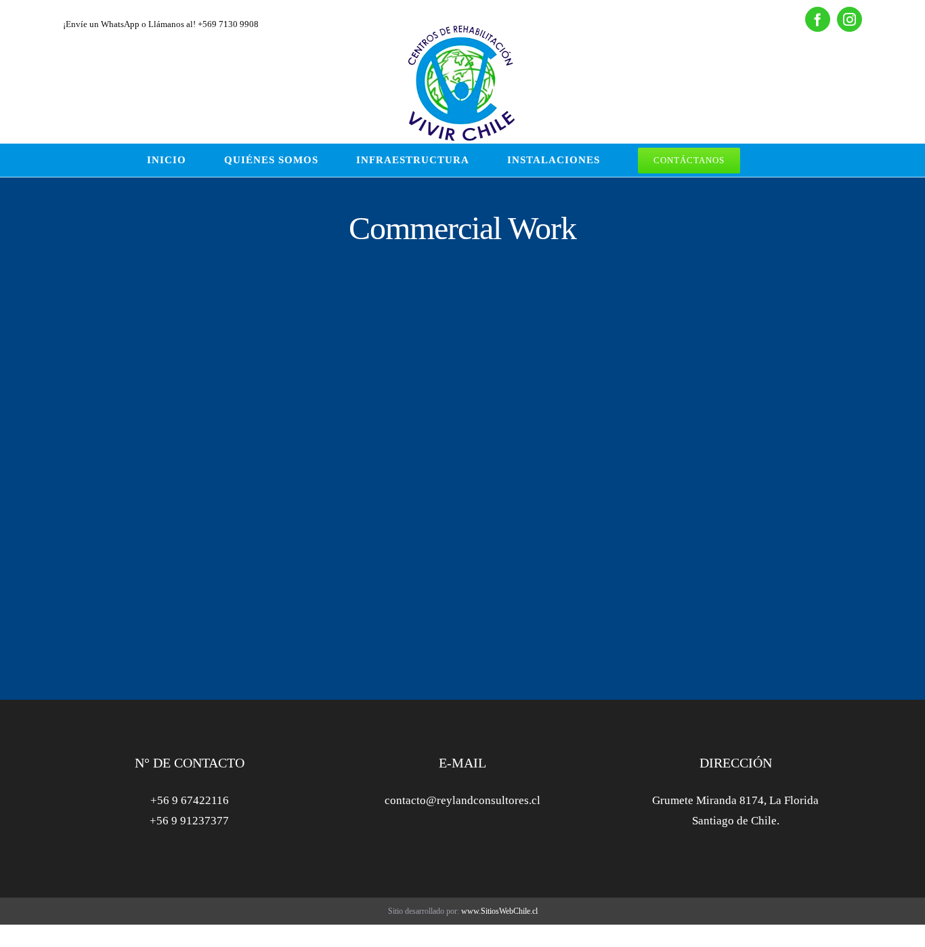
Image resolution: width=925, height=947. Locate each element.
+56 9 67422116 (189, 800)
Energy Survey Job (162, 393)
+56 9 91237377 (189, 820)
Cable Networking (692, 393)
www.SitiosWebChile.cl (499, 911)
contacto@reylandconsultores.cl (462, 800)
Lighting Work (412, 393)
